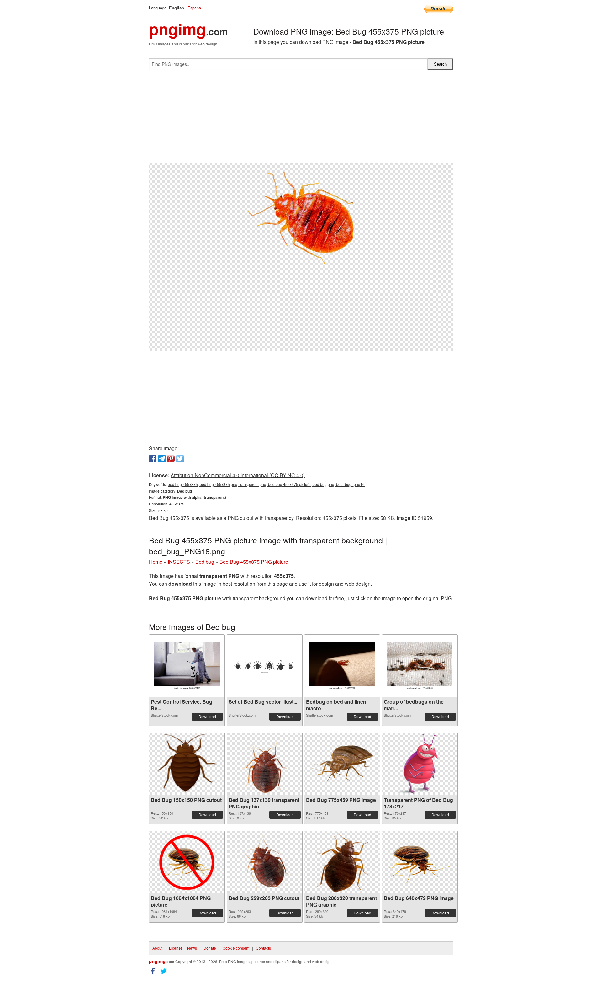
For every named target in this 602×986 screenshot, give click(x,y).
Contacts (263, 948)
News (192, 948)
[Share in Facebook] (152, 458)
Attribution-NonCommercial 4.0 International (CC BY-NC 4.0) (238, 475)
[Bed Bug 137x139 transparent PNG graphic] (264, 764)
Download (207, 716)
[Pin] (171, 458)
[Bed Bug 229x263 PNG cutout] (264, 862)
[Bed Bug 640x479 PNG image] (419, 862)
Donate (209, 948)
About (157, 948)
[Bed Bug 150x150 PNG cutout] (187, 764)
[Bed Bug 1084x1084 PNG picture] (187, 862)
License (175, 948)
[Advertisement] (301, 119)
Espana (194, 8)
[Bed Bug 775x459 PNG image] (342, 763)
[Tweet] (180, 458)
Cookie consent (236, 948)
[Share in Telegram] (162, 458)
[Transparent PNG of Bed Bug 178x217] (419, 764)
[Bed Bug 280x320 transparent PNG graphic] (342, 862)
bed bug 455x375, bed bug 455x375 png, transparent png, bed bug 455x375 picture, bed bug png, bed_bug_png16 (266, 484)
